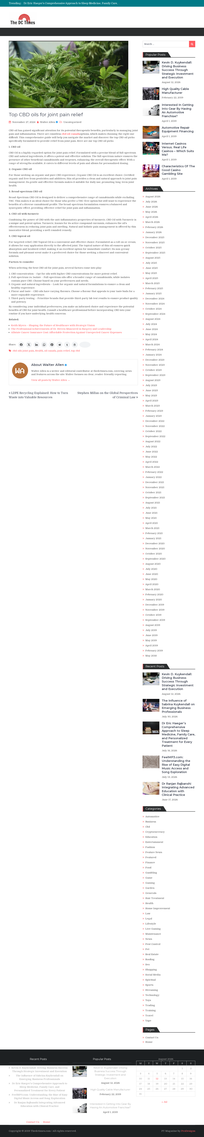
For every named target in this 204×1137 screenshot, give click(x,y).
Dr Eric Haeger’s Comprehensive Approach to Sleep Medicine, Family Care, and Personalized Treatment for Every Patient (100, 1)
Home (149, 1042)
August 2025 (152, 257)
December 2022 (154, 421)
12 (157, 1078)
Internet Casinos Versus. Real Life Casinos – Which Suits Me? (178, 149)
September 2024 (155, 313)
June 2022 (151, 451)
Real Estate (152, 954)
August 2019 (152, 625)
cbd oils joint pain (23, 350)
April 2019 (151, 645)
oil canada (50, 350)
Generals (150, 893)
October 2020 (153, 553)
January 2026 (153, 232)
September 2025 (155, 252)
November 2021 (154, 487)
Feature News (153, 852)
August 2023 (152, 380)
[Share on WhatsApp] (44, 345)
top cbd (75, 350)
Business (150, 821)
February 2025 (154, 288)
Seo (147, 964)
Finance (150, 862)
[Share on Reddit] (59, 345)
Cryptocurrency (155, 831)
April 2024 (151, 339)
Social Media (152, 974)
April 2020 (151, 584)
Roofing (150, 959)
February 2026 (154, 227)
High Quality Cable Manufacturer (175, 90)
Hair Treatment (154, 898)
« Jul (164, 1101)
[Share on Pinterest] (52, 345)
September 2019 (155, 620)
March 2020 (152, 589)
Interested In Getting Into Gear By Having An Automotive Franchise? (177, 110)
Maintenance (153, 933)
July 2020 (151, 569)
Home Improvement (157, 908)
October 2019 (153, 614)
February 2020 (154, 594)
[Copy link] (85, 345)
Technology (152, 995)
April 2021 (151, 523)
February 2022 (154, 472)
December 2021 (154, 482)
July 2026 (151, 201)
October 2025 (153, 247)
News (148, 939)
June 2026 (151, 206)
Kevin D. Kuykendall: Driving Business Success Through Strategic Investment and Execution (177, 70)
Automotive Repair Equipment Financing (178, 129)
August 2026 (152, 196)
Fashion (150, 847)
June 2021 (151, 512)
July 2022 (151, 446)
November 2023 (155, 364)
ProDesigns (188, 1131)
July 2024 (151, 324)
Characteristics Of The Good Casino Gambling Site (178, 170)
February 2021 (154, 533)
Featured (150, 857)
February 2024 (154, 349)
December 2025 (154, 237)
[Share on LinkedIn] (36, 345)
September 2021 (155, 497)
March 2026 (152, 222)
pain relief (63, 350)
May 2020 (151, 579)
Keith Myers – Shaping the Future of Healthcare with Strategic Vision (53, 325)
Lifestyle (150, 923)
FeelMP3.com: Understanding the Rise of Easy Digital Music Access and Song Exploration (79, 5)
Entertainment (154, 842)
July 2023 (151, 385)
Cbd (147, 826)
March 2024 (152, 344)
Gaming (150, 882)
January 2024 (153, 354)
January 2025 (153, 293)
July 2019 (151, 630)
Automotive (152, 816)
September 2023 (155, 375)
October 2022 (153, 431)
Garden (149, 888)
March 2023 (152, 405)
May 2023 (151, 395)
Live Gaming (153, 928)
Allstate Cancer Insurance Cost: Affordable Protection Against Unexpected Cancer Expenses (66, 332)
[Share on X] (29, 345)
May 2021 (151, 518)
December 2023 (154, 359)
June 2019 (151, 635)
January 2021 (153, 538)
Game (148, 877)
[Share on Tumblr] (67, 345)
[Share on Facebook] (21, 345)
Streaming (151, 990)
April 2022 (151, 461)
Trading (150, 1005)
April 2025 (151, 278)
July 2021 (151, 507)
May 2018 (151, 655)
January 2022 (153, 477)
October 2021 (153, 492)
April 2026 (151, 217)
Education (151, 837)
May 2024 (151, 334)
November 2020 (155, 548)
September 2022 (155, 436)
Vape (148, 1020)
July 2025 (151, 262)
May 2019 (151, 640)
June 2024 (151, 329)
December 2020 (154, 543)
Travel (149, 1015)
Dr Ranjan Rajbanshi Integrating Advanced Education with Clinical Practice (178, 789)
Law (147, 913)
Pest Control (152, 944)
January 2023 (153, 415)
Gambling (151, 872)
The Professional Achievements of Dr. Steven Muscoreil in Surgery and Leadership (61, 328)
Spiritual (150, 979)
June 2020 (151, 574)
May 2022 (151, 456)
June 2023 (151, 390)
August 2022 (152, 441)
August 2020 (152, 563)
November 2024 (155, 303)
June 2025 (151, 268)
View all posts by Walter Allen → (50, 380)
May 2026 (151, 211)
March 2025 (152, 283)
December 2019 (154, 604)
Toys (148, 1000)
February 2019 (154, 650)
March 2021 (152, 528)
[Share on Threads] (75, 345)
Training (150, 1010)
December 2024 (154, 298)
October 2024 (153, 308)
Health (39, 350)
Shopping (151, 969)
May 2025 (151, 273)
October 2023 (153, 370)
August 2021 (152, 502)
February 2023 (154, 410)
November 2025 (155, 242)
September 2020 (155, 558)
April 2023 (151, 400)
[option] (72, 5)
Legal (148, 918)
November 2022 (155, 426)
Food (148, 867)
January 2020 (153, 599)
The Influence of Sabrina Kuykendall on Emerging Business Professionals (178, 706)
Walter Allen (47, 122)
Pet (147, 949)
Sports (149, 984)
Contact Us (151, 1037)
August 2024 (152, 319)
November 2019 (154, 609)
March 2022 (152, 467)
